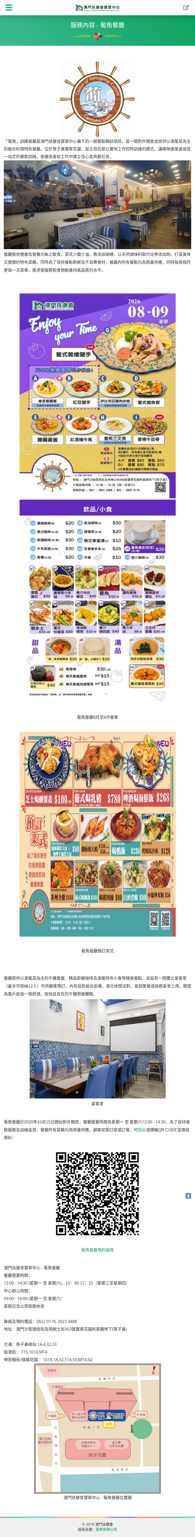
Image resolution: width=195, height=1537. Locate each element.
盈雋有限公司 (106, 1529)
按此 (142, 1130)
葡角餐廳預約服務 (97, 1250)
